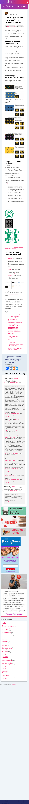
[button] (27, 2)
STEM (6, 357)
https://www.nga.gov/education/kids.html (13, 183)
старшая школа (5, 629)
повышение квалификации (7, 628)
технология (4, 642)
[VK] (10, 368)
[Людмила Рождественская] (6, 13)
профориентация (5, 652)
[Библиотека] (14, 521)
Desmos (3, 672)
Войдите (5, 382)
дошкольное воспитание (7, 635)
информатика (8, 359)
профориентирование (6, 632)
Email (10, 563)
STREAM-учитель (6, 659)
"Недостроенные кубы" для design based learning (15, 349)
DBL (13, 362)
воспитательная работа (7, 648)
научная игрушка (5, 675)
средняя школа (18, 356)
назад (16, 378)
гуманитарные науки (6, 647)
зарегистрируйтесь (14, 382)
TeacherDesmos (8, 362)
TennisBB (14, 684)
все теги (5, 654)
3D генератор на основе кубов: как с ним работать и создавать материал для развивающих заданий (16, 322)
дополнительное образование (8, 626)
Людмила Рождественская (10, 420)
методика (4, 644)
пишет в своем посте (13, 294)
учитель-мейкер (5, 661)
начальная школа (10, 356)
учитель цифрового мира (7, 660)
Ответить (7, 416)
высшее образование (6, 633)
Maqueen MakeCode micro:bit (8, 677)
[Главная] (7, 2)
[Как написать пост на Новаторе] (14, 511)
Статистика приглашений (10, 571)
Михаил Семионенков (10, 437)
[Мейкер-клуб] (14, 532)
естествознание (5, 651)
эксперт (3, 674)
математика (14, 359)
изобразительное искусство (14, 357)
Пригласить (10, 569)
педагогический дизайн (14, 360)
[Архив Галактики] (14, 541)
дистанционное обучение (7, 664)
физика (3, 649)
